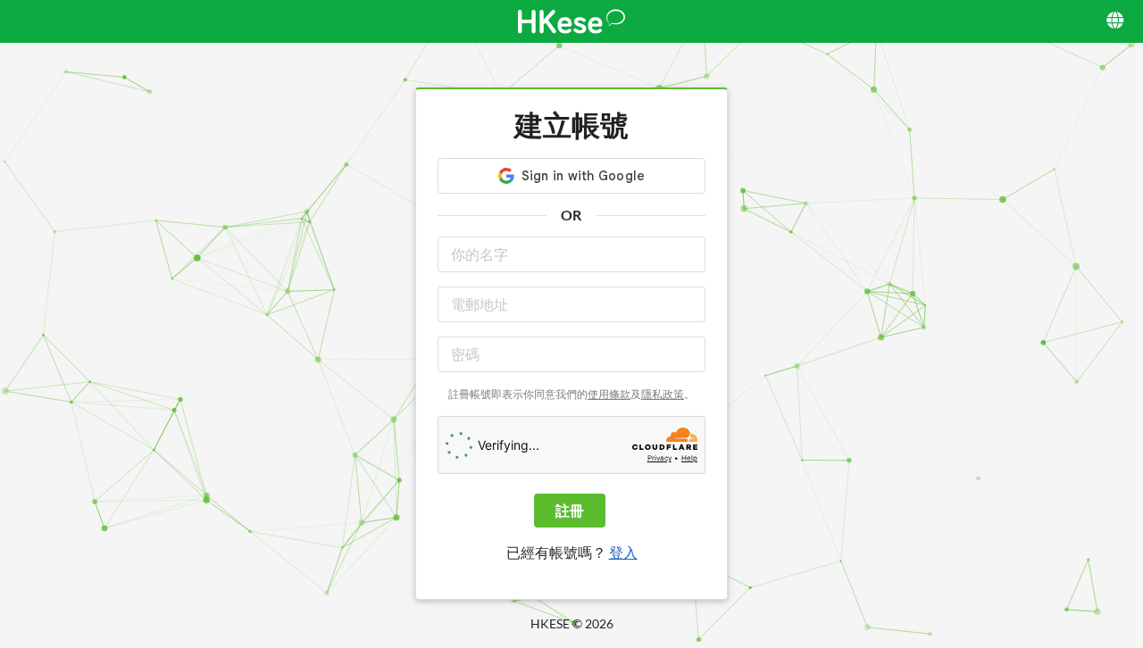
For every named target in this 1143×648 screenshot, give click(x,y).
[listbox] (1117, 21)
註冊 (569, 510)
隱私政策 (662, 394)
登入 (623, 552)
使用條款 (609, 394)
